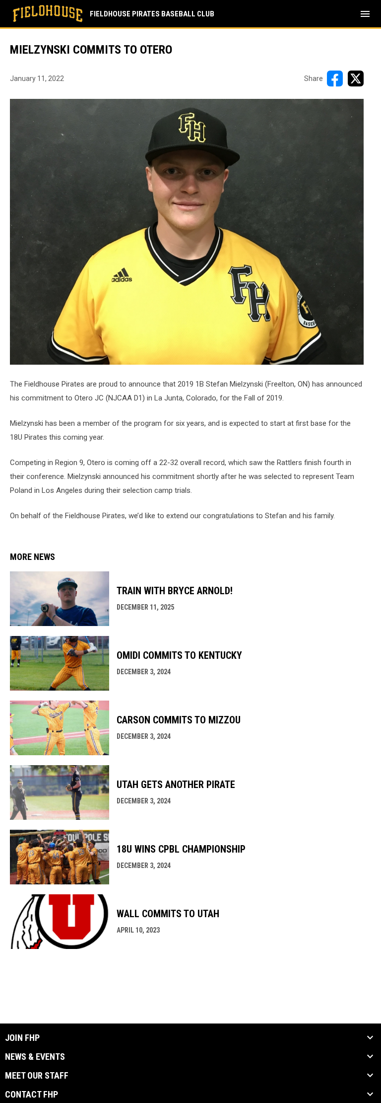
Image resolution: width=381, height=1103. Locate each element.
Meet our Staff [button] (36, 1075)
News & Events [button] (35, 1056)
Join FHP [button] (22, 1037)
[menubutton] (365, 14)
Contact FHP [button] (31, 1094)
